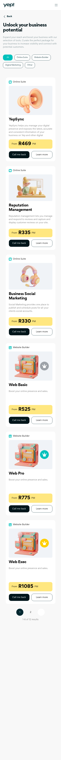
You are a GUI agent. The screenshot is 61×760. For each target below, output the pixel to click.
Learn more (42, 155)
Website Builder (41, 57)
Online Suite (22, 57)
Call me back (19, 155)
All (8, 57)
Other (30, 65)
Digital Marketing (13, 65)
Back (9, 16)
